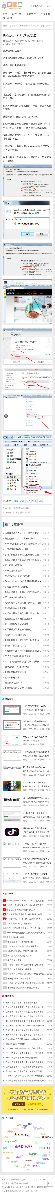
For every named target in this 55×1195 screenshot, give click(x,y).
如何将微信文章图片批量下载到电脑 (21, 1002)
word (9, 1152)
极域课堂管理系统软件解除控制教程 (21, 987)
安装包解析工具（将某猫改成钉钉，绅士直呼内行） (24, 538)
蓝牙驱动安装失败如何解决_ (18, 629)
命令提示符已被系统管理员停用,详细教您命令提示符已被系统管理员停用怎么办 (26, 1080)
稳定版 (33, 1153)
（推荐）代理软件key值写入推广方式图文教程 (26, 1075)
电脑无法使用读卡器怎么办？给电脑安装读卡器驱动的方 (24, 559)
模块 (8, 1158)
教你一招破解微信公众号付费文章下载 (22, 927)
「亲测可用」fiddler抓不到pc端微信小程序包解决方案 (36, 843)
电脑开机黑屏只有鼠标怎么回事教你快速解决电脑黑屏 (24, 639)
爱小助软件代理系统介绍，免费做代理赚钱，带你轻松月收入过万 (26, 1071)
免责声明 (24, 1179)
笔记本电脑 (19, 1135)
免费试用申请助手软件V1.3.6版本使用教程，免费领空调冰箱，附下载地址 (25, 900)
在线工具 (45, 14)
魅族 (43, 1133)
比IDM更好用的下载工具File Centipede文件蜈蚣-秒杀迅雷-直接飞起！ (36, 812)
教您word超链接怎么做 (15, 634)
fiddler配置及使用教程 (15, 1043)
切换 (41, 1148)
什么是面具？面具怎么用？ (17, 955)
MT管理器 (41, 1162)
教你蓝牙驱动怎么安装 (41, 25)
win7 (39, 1166)
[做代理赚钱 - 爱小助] (27, 1112)
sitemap (42, 1179)
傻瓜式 (49, 1152)
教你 (16, 500)
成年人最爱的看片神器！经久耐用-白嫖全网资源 (36, 797)
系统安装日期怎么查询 (15, 645)
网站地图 (33, 1179)
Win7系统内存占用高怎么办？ (19, 656)
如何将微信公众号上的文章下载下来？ (23, 533)
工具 (16, 1166)
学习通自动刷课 (12, 960)
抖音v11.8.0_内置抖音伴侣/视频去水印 (36, 828)
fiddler (28, 1165)
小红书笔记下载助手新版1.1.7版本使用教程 (36, 721)
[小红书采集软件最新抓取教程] (12, 756)
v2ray (41, 1128)
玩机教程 (24, 25)
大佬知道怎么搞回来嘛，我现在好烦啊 (23, 602)
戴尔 (44, 1136)
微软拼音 (11, 1131)
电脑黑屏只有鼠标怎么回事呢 (18, 688)
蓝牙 (22, 500)
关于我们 (5, 1179)
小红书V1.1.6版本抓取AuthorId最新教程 (36, 736)
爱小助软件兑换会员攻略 (34, 767)
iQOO (37, 1137)
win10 (28, 1160)
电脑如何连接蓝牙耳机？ (16, 672)
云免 (19, 1124)
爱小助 (16, 1187)
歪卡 (25, 1145)
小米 (24, 1127)
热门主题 (5, 1183)
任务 (35, 1127)
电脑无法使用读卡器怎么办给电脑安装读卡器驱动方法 (24, 591)
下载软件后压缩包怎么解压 (17, 969)
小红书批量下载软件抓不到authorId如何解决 (36, 874)
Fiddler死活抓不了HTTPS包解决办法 (22, 1057)
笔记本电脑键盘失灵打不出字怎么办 (22, 613)
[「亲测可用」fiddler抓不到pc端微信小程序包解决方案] (12, 847)
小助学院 (31, 14)
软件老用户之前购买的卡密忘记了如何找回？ (25, 1011)
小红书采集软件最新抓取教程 (36, 751)
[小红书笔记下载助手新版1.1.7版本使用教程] (12, 725)
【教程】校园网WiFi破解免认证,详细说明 (24, 982)
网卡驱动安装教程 (13, 682)
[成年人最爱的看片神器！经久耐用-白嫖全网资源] (12, 801)
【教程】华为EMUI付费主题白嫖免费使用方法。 (25, 905)
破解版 (15, 1129)
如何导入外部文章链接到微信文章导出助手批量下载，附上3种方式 (26, 1034)
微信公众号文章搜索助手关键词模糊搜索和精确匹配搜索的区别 (26, 1062)
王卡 (37, 1142)
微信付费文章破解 (39, 1156)
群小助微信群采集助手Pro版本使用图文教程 (25, 1020)
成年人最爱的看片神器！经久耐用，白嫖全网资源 (25, 914)
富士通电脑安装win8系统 (16, 623)
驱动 (28, 500)
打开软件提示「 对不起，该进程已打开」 (23, 918)
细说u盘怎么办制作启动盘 (17, 666)
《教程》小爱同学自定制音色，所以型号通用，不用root (25, 964)
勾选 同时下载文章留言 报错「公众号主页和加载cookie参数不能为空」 (26, 1048)
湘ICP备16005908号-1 (20, 1183)
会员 (30, 1123)
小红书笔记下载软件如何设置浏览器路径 (36, 706)
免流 (45, 1148)
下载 (43, 1158)
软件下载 (17, 14)
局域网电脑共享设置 (22, 512)
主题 (27, 1169)
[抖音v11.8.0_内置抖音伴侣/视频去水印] (12, 832)
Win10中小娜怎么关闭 (15, 597)
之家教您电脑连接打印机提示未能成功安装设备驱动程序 (24, 650)
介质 (48, 1144)
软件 (5, 1147)
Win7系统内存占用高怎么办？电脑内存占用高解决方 (24, 661)
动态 (6, 1136)
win (11, 1146)
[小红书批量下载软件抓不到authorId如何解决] (12, 878)
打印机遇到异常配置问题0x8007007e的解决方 (25, 973)
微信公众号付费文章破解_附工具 (19, 909)
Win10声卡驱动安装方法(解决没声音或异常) (24, 932)
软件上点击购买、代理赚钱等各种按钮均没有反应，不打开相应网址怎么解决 (26, 1066)
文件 (35, 1166)
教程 (47, 1159)
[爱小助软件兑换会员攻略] (12, 771)
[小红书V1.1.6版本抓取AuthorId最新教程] (12, 740)
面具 (23, 1167)
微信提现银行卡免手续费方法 (18, 941)
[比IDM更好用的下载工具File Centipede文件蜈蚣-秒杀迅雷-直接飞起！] (12, 817)
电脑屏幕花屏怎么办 (22, 507)
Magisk (9, 1141)
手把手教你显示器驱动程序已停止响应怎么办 (24, 554)
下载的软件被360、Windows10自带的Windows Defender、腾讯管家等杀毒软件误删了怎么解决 (26, 1025)
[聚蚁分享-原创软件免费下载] (12, 6)
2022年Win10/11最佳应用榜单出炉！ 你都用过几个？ (36, 782)
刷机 (28, 1135)
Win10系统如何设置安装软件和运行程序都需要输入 (24, 543)
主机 (16, 1161)
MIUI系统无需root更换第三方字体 (20, 950)
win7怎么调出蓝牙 (13, 570)
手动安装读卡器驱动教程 (16, 586)
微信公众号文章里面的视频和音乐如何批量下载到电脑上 (26, 1007)
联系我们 (15, 1179)
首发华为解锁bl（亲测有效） (18, 923)
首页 (4, 14)
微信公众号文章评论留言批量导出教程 (22, 1030)
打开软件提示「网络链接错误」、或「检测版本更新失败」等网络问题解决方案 (26, 1052)
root (22, 1154)
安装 (40, 500)
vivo (18, 1156)
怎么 (34, 500)
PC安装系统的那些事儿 (17, 549)
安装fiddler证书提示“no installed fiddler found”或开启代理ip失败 (26, 1039)
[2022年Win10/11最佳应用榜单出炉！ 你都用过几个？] (12, 786)
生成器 (19, 1146)
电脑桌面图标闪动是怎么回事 (18, 618)
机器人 (29, 1146)
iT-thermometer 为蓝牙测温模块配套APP (24, 581)
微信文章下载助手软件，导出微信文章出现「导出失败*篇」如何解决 (26, 1016)
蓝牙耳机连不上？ (13, 677)
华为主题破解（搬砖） (15, 937)
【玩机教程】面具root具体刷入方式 (21, 946)
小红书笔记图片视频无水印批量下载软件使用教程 (36, 858)
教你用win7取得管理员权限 (17, 575)
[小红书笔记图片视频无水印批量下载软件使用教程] (12, 862)
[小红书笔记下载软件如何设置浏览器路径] (12, 710)
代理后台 (7, 17)
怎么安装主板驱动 (13, 565)
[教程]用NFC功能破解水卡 (17, 978)
